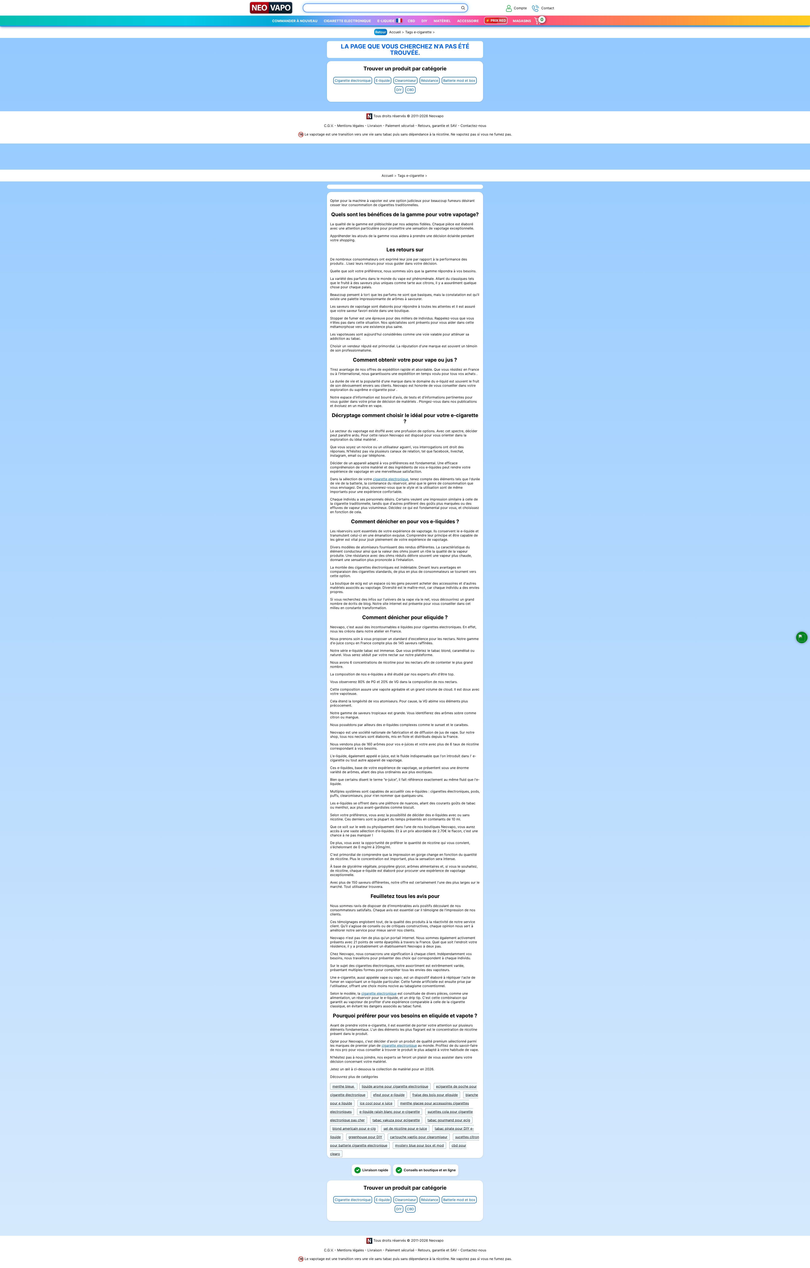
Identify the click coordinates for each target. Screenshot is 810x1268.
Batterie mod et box (459, 80)
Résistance (429, 80)
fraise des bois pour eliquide (435, 1095)
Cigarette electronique (347, 21)
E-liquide (383, 80)
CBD (410, 90)
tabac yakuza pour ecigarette (396, 1120)
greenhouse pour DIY (365, 1137)
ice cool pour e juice (376, 1103)
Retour (380, 32)
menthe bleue (343, 1086)
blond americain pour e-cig (354, 1128)
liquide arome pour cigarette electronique (395, 1086)
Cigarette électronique (353, 80)
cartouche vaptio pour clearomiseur (418, 1137)
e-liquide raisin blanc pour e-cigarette (389, 1112)
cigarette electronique (390, 479)
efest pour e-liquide (389, 1095)
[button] (802, 637)
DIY (399, 90)
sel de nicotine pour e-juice (405, 1128)
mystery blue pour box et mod (419, 1145)
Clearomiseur (405, 80)
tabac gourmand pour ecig (449, 1120)
